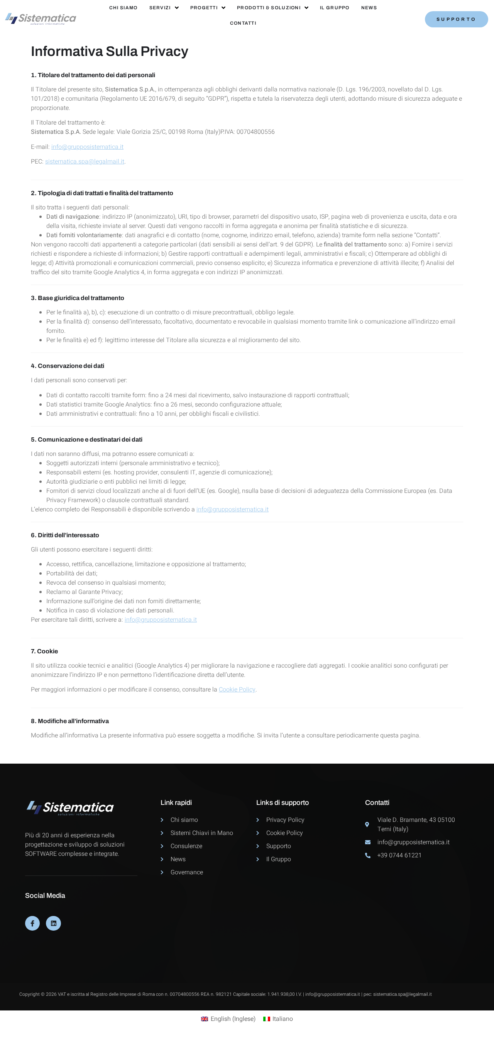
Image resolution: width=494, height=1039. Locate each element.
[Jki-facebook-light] (32, 923)
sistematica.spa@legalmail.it (84, 161)
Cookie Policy (237, 689)
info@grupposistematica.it (87, 147)
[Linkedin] (53, 923)
